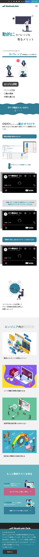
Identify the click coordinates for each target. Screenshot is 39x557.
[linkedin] (19, 1)
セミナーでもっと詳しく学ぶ (20, 491)
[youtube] (16, 1)
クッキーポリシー (28, 544)
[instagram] (9, 1)
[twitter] (11, 1)
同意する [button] (10, 552)
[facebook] (14, 1)
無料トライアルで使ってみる (20, 510)
